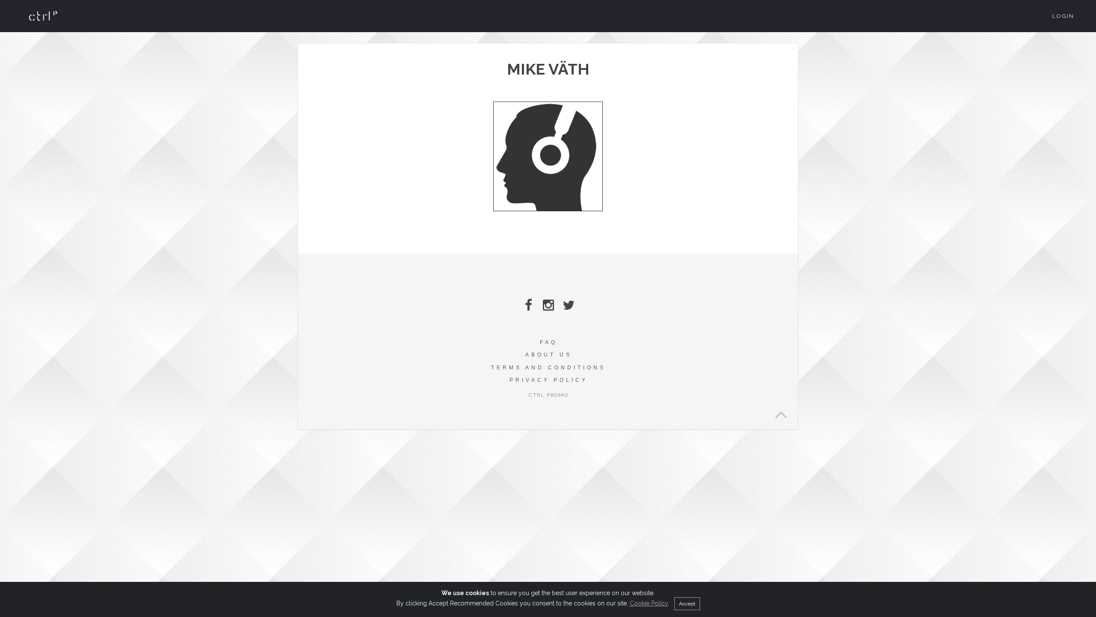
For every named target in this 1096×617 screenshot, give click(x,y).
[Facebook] (528, 305)
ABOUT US (548, 355)
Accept (687, 604)
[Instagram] (548, 305)
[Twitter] (568, 305)
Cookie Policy (649, 603)
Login (1063, 16)
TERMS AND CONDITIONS (548, 368)
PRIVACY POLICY (548, 380)
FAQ (548, 342)
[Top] (780, 412)
